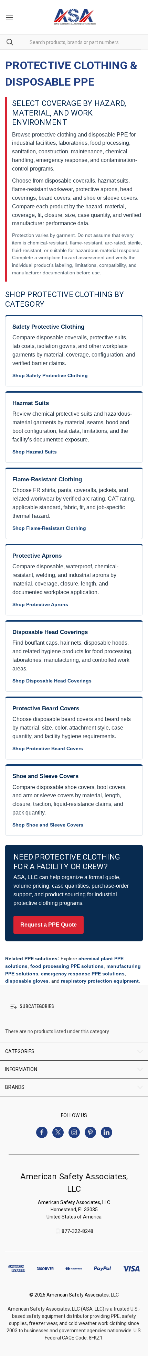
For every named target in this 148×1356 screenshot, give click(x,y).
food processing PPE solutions (67, 966)
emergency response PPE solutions (83, 973)
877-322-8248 (77, 1231)
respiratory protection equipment (100, 981)
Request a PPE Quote (48, 925)
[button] (74, 1006)
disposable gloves (27, 981)
